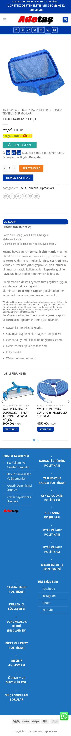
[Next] (68, 408)
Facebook (48, 589)
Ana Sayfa (10, 110)
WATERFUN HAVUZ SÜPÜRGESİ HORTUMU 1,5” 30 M (52, 412)
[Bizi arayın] (47, 30)
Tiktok (46, 603)
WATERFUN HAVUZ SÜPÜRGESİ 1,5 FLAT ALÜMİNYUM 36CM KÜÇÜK (16, 414)
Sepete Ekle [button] (11, 429)
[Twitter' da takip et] (35, 30)
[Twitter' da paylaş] (18, 196)
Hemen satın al (18, 178)
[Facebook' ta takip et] (16, 30)
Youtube (47, 610)
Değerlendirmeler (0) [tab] (17, 227)
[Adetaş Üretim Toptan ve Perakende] (35, 19)
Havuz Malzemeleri (35, 110)
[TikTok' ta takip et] (29, 30)
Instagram (49, 596)
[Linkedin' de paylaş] (37, 196)
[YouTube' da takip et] (55, 30)
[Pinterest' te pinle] (30, 196)
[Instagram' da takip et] (22, 30)
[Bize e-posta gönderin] (41, 30)
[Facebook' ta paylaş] (12, 196)
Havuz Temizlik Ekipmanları (32, 111)
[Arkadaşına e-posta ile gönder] (24, 196)
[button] (5, 19)
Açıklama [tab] (10, 221)
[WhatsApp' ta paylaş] (6, 196)
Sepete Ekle (31, 168)
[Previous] (3, 408)
